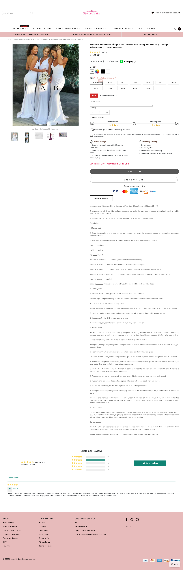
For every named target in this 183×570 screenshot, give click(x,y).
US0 (110, 83)
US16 (123, 88)
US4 (135, 83)
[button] (95, 52)
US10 (173, 83)
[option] (32, 34)
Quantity (93, 108)
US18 (135, 88)
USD (127, 526)
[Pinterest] (131, 519)
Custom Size (96, 83)
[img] (13, 485)
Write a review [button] (150, 463)
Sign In (158, 13)
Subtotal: (93, 118)
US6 (148, 83)
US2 (122, 83)
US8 (161, 83)
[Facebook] (126, 519)
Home (9, 39)
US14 (110, 88)
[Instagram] (137, 519)
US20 (148, 88)
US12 (96, 88)
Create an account (172, 13)
